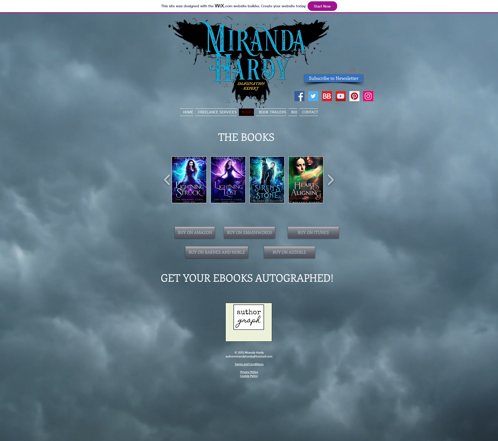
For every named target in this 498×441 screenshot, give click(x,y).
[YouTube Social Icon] (341, 96)
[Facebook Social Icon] (299, 96)
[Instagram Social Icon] (368, 96)
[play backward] (167, 180)
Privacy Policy (249, 372)
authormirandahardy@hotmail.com (249, 356)
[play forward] (330, 180)
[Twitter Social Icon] (313, 96)
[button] (189, 179)
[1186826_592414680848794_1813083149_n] (327, 96)
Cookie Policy (249, 376)
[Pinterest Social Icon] (354, 96)
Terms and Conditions (249, 364)
